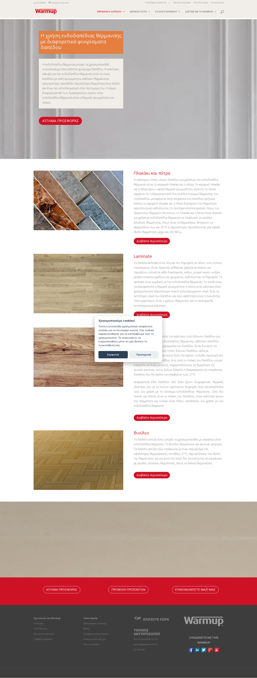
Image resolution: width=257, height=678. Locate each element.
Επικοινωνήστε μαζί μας (95, 639)
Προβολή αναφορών (43, 639)
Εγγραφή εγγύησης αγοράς (96, 633)
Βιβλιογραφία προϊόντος (95, 623)
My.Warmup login (181, 3)
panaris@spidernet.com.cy (146, 644)
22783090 (41, 3)
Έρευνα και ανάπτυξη (44, 633)
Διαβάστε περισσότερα (152, 241)
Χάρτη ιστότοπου (92, 644)
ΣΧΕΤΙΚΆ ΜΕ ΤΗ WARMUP (199, 11)
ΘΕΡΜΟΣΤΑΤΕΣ (138, 11)
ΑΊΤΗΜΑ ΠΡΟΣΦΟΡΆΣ (60, 120)
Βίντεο (87, 628)
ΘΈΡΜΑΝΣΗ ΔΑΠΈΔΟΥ (109, 11)
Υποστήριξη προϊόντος (156, 3)
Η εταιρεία (39, 623)
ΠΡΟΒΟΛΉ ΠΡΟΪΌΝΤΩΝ (128, 590)
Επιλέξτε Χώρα (201, 3)
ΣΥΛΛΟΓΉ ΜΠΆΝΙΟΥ (166, 11)
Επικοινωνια (217, 3)
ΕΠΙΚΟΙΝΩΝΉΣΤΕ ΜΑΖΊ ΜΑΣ (195, 590)
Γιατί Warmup (40, 628)
